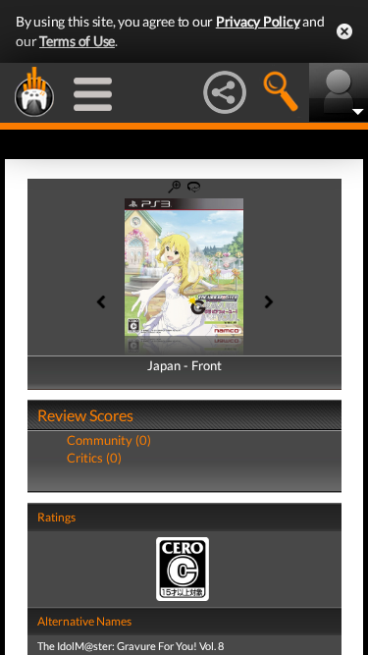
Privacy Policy (258, 21)
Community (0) (109, 440)
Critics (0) (94, 457)
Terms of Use (77, 40)
